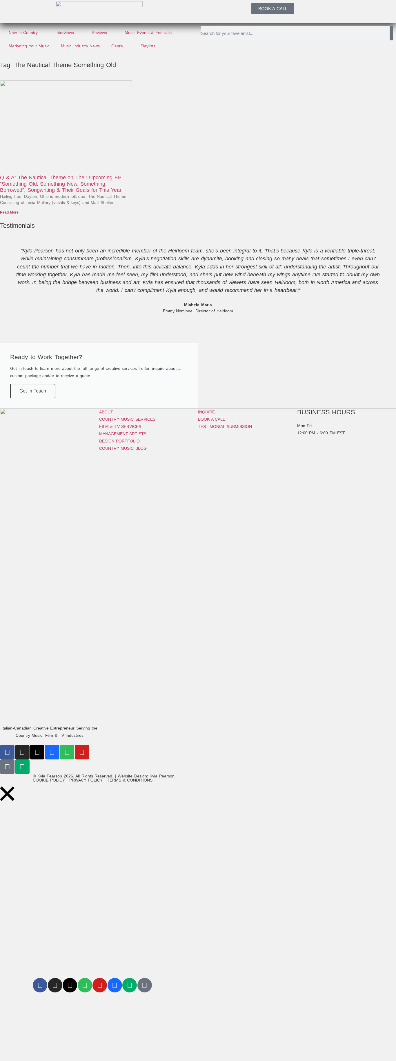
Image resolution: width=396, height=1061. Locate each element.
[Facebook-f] (7, 752)
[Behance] (52, 752)
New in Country (23, 32)
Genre (117, 46)
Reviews (99, 32)
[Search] (391, 33)
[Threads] (37, 752)
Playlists (148, 46)
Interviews (64, 32)
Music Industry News (80, 46)
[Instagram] (22, 752)
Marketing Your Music (29, 46)
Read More (9, 212)
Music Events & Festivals (148, 32)
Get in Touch (32, 390)
